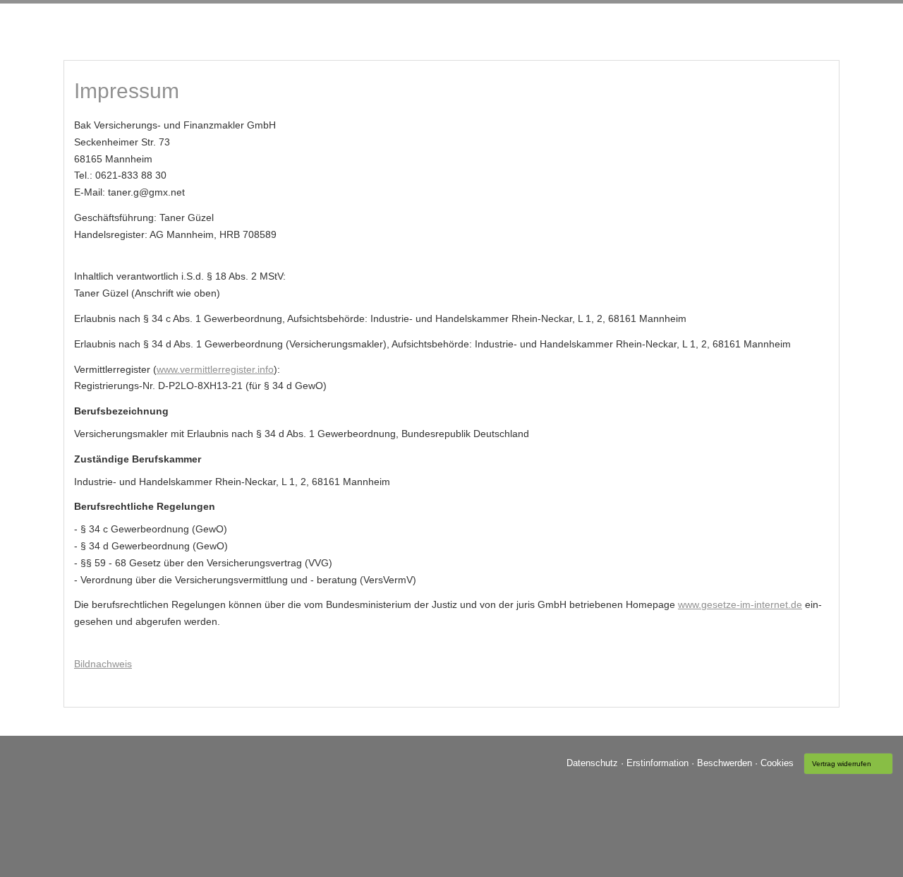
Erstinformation (657, 762)
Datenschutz (592, 762)
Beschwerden (724, 762)
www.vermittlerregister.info (215, 369)
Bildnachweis (103, 663)
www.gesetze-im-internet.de (740, 604)
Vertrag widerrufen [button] (841, 764)
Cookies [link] (777, 762)
